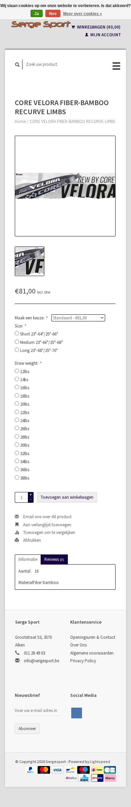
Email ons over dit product (47, 517)
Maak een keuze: (31, 318)
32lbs (24, 453)
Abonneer (27, 728)
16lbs (24, 388)
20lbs (24, 404)
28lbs (24, 437)
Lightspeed (100, 761)
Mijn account (105, 35)
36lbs (24, 470)
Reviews (54, 559)
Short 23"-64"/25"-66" (39, 334)
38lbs (24, 478)
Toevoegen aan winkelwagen (67, 497)
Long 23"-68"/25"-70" (39, 350)
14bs (24, 380)
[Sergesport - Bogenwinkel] (41, 24)
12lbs (24, 371)
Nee (53, 13)
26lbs (24, 429)
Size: (20, 326)
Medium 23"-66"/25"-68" (41, 342)
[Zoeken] (17, 65)
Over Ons (78, 645)
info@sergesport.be (41, 661)
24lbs (24, 420)
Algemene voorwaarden (92, 653)
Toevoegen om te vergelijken (48, 532)
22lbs (24, 412)
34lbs (24, 461)
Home (20, 121)
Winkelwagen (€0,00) (98, 27)
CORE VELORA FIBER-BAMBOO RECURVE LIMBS (72, 121)
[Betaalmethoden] (31, 769)
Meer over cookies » (82, 13)
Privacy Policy (83, 661)
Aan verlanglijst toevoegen (46, 525)
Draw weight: (28, 363)
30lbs (24, 445)
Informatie (27, 559)
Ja (36, 13)
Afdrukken (31, 540)
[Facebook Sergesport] (76, 713)
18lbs (24, 396)
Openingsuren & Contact (92, 637)
